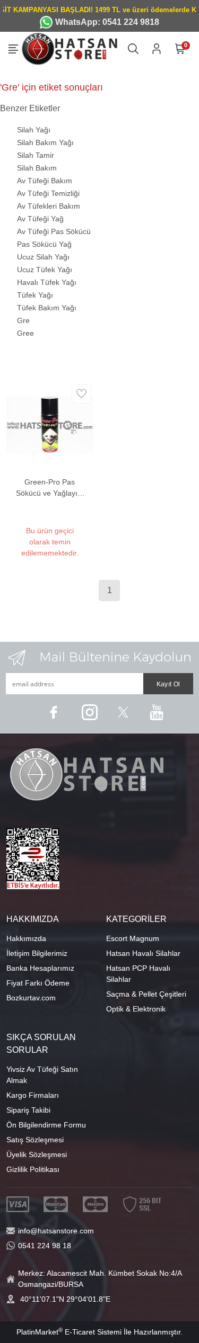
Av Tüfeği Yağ (40, 218)
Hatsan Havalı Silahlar (143, 953)
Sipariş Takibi (28, 1110)
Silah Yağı (33, 130)
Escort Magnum (132, 938)
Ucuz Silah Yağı (43, 257)
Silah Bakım (37, 168)
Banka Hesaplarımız (40, 968)
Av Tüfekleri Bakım (48, 206)
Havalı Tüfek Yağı (46, 282)
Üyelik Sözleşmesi (36, 1154)
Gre (23, 320)
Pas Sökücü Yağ (44, 244)
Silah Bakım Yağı (45, 142)
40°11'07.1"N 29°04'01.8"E (65, 1299)
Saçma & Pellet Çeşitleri (146, 994)
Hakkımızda (26, 938)
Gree (25, 333)
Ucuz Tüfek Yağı (44, 269)
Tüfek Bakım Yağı (46, 307)
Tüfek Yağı (35, 295)
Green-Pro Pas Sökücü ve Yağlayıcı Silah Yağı (49, 488)
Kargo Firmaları (32, 1095)
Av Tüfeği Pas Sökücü (54, 231)
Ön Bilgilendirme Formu (46, 1125)
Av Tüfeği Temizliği (48, 193)
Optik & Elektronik (136, 1009)
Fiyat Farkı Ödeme (38, 983)
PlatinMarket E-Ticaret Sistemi (69, 1332)
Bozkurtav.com (31, 997)
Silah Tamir (35, 155)
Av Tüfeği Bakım (44, 180)
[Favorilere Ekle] (81, 393)
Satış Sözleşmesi (35, 1139)
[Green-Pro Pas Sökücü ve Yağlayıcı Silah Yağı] (49, 424)
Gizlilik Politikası (32, 1169)
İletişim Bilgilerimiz (36, 953)
